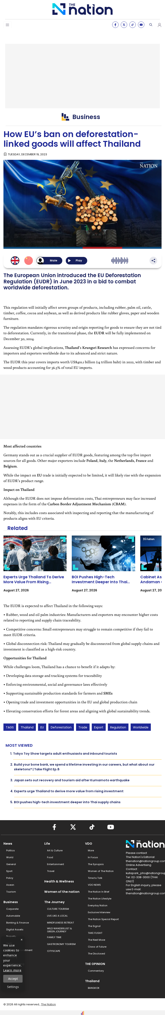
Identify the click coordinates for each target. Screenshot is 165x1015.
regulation (118, 727)
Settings (13, 987)
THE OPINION (95, 964)
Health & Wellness (59, 881)
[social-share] (115, 24)
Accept (13, 979)
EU (42, 727)
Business (10, 902)
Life (47, 843)
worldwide (140, 727)
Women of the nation (61, 892)
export (98, 727)
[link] (35, 568)
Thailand (27, 727)
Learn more (12, 970)
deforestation (61, 727)
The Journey (54, 902)
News (7, 843)
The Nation (48, 1004)
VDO (88, 843)
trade (82, 727)
